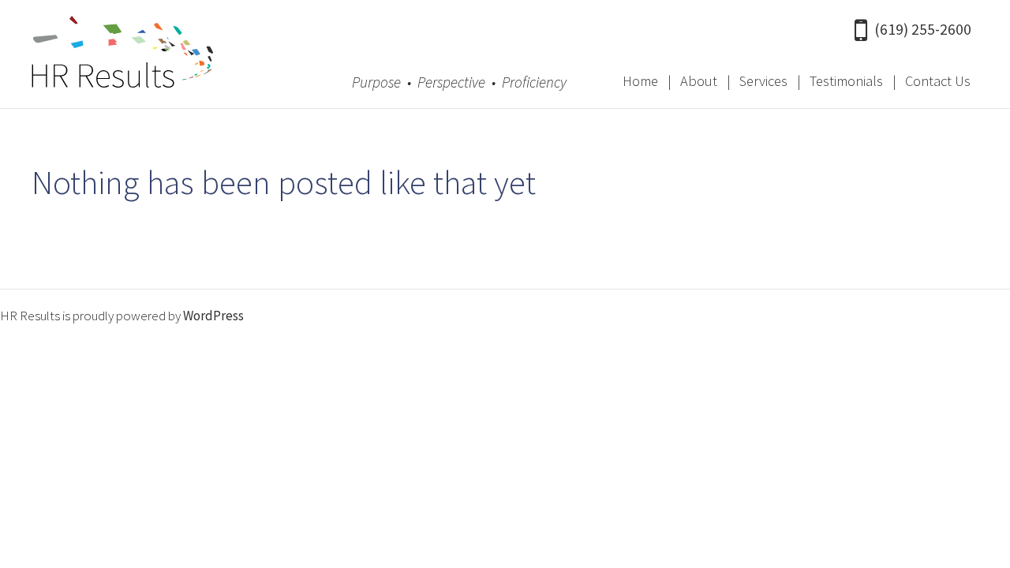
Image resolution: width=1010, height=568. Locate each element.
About (698, 81)
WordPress (213, 315)
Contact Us (938, 81)
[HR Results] (122, 56)
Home (640, 81)
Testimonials (846, 81)
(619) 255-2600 (922, 29)
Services (763, 81)
